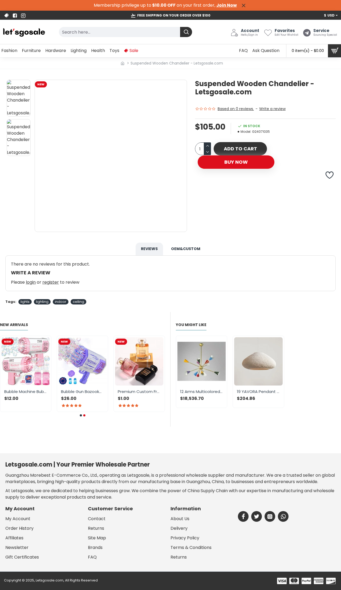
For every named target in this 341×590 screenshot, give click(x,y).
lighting (42, 301)
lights (25, 301)
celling (78, 301)
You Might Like (191, 325)
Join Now (226, 5)
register (50, 282)
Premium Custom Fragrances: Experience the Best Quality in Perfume (156, 391)
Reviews (149, 248)
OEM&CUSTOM (185, 248)
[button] (81, 415)
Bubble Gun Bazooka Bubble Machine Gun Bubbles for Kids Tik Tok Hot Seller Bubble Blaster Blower (99, 391)
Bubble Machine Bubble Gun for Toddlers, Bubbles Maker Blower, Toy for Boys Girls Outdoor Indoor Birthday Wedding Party (43, 391)
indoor (60, 301)
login (31, 282)
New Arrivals (14, 325)
